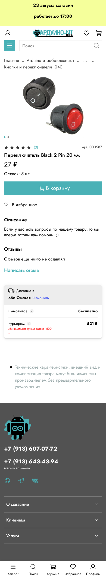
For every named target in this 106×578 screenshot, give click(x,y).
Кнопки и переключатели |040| (34, 67)
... (85, 60)
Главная (11, 60)
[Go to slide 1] (4, 137)
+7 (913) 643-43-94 (31, 461)
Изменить (40, 297)
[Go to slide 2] (8, 137)
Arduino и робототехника (50, 60)
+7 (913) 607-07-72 (30, 449)
